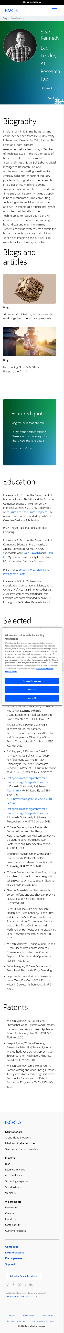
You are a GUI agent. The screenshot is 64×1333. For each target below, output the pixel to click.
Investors (10, 1219)
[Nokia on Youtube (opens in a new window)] (13, 1284)
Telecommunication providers (22, 1149)
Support (10, 1264)
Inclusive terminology (16, 1321)
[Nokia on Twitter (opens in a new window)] (19, 1284)
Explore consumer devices (19, 1296)
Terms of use (47, 1315)
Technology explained (17, 1181)
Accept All (32, 698)
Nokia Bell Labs (13, 1175)
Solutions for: (13, 1132)
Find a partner (13, 1258)
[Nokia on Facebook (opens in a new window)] (25, 1284)
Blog (7, 1163)
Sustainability (12, 1224)
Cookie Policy (41, 668)
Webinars (10, 1192)
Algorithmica (14, 790)
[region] (32, 666)
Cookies (11, 1315)
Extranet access (14, 1252)
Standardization (14, 1187)
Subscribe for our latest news (24, 1276)
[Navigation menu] (55, 11)
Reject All (32, 689)
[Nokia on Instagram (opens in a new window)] (7, 1284)
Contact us (11, 1246)
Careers (9, 1213)
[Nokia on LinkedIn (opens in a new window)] (31, 1284)
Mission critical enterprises (20, 1143)
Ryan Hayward (31, 553)
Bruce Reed (16, 512)
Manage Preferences (32, 681)
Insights (10, 1158)
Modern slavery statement (43, 1321)
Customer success (15, 1230)
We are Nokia (13, 1201)
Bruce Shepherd (38, 512)
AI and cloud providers (18, 1137)
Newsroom (11, 1207)
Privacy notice (28, 1315)
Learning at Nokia (15, 1169)
